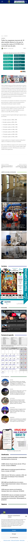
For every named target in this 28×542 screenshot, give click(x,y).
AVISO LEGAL (22, 540)
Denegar (14, 534)
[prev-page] (2, 261)
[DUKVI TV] (2, 48)
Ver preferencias (14, 537)
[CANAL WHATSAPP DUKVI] (14, 439)
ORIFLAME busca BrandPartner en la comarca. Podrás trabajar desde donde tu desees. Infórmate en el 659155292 (14, 484)
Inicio (2, 35)
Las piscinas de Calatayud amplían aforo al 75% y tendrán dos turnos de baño (21, 166)
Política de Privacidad (15, 540)
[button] (26, 516)
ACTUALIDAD (12, 398)
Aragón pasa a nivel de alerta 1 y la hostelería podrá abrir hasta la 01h (7, 166)
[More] (18, 158)
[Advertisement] (14, 19)
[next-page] (4, 261)
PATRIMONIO (12, 417)
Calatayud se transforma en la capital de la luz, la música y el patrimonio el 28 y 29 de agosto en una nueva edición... (18, 420)
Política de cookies (6, 540)
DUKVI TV (5, 48)
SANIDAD (5, 35)
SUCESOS (11, 389)
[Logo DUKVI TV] (8, 1)
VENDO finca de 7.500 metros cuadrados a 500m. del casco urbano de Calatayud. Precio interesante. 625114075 (13, 476)
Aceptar (14, 530)
